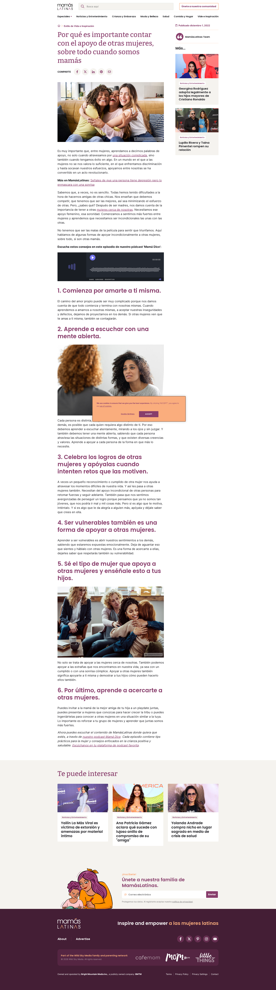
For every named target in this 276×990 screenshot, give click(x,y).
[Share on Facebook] (77, 71)
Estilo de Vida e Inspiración (79, 26)
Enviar (212, 894)
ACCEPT (148, 414)
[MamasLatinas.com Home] (65, 6)
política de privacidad (182, 901)
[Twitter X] (189, 938)
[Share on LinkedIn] (93, 71)
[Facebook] (180, 938)
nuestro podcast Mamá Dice (101, 736)
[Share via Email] (109, 71)
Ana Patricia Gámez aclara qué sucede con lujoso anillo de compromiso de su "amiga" (136, 832)
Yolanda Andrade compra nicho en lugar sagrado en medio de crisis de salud (191, 829)
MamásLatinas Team (197, 37)
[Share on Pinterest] (101, 71)
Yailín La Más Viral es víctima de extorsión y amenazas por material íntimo (82, 829)
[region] (139, 409)
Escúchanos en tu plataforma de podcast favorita (105, 745)
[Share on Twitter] (85, 71)
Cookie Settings (128, 414)
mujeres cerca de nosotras (115, 209)
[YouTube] (215, 938)
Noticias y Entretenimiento (192, 83)
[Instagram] (206, 938)
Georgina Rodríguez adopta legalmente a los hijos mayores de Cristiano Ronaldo (195, 94)
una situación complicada (130, 155)
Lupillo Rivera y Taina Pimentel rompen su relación (194, 146)
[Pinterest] (197, 938)
